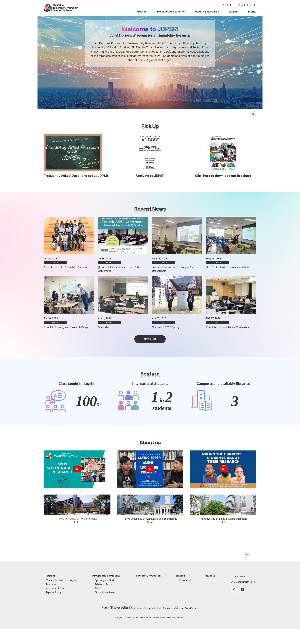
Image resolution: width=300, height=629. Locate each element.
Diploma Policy (53, 592)
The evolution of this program (61, 580)
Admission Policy (103, 584)
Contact (227, 5)
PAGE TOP (247, 555)
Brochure (51, 584)
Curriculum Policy (55, 588)
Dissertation (185, 580)
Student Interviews (104, 592)
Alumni (233, 11)
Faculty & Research (207, 11)
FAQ (97, 588)
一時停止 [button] (253, 114)
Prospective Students (171, 11)
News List (150, 339)
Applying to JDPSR (104, 580)
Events (252, 11)
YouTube (242, 589)
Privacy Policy (238, 576)
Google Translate (247, 5)
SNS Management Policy (243, 581)
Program (141, 11)
